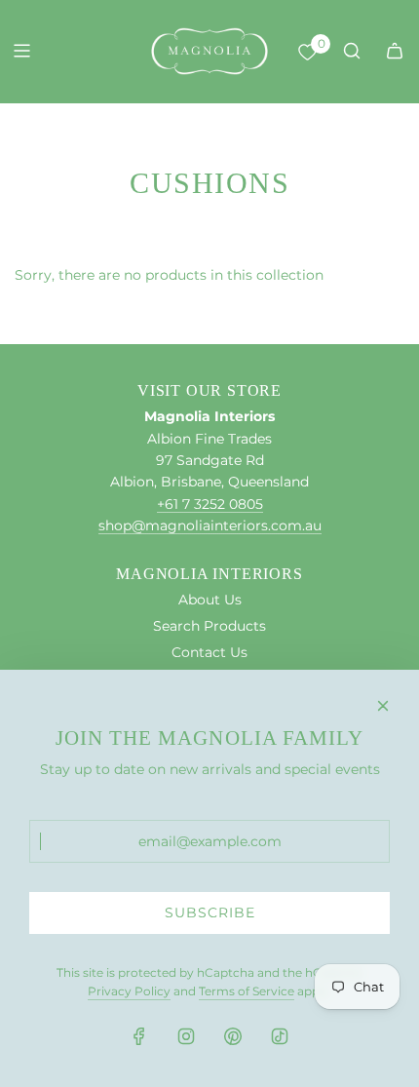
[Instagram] (186, 1036)
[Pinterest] (232, 1036)
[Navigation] (21, 50)
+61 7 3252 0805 (210, 504)
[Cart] (394, 50)
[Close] (383, 705)
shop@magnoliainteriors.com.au (210, 525)
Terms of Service (246, 991)
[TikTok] (279, 1036)
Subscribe (210, 912)
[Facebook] (139, 1036)
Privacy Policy (129, 991)
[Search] (351, 50)
